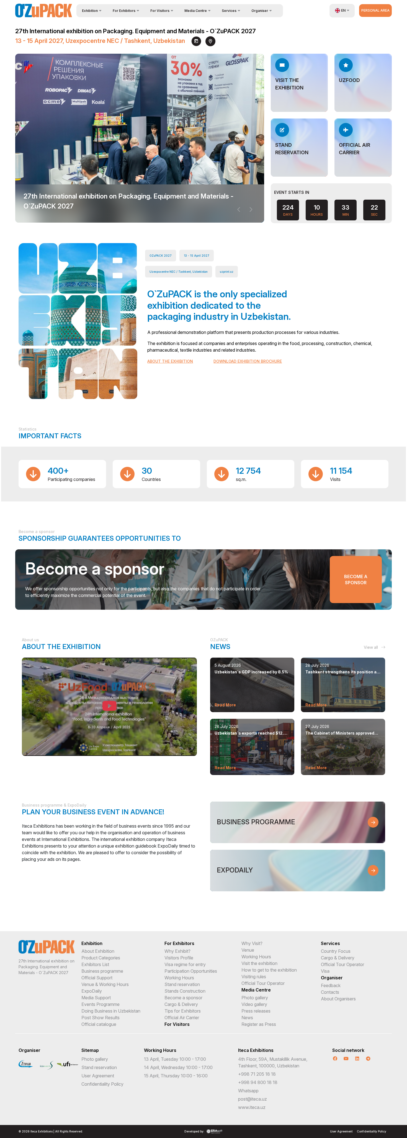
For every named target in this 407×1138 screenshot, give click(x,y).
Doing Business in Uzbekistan (110, 1011)
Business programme (102, 971)
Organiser (332, 977)
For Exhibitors (179, 943)
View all (371, 647)
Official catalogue (98, 1024)
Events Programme (100, 1004)
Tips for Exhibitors (182, 1011)
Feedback (331, 985)
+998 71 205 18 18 (257, 1074)
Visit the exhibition (259, 963)
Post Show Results (100, 1017)
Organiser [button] (259, 11)
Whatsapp (248, 1090)
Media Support (96, 997)
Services (330, 943)
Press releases (256, 1011)
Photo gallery (254, 997)
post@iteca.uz (252, 1099)
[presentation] (239, 209)
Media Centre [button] (195, 11)
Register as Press (258, 1024)
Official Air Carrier (181, 1017)
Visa (325, 971)
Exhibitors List (95, 964)
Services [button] (229, 11)
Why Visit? (251, 943)
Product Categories (100, 958)
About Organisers (338, 998)
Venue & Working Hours (105, 984)
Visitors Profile (178, 958)
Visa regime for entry (185, 964)
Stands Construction (184, 991)
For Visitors (177, 1024)
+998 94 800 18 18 (257, 1082)
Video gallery (254, 1004)
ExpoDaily (91, 991)
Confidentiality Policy (102, 1084)
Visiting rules (253, 976)
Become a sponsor (355, 579)
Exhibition (91, 943)
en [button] (343, 10)
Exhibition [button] (90, 11)
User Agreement (97, 1075)
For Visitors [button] (159, 11)
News (247, 1017)
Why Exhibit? (177, 951)
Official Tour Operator (263, 983)
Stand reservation (182, 984)
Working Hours (179, 977)
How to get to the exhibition (269, 970)
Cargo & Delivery (181, 1004)
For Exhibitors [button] (124, 11)
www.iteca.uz (252, 1107)
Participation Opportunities (190, 971)
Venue (247, 950)
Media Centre (256, 990)
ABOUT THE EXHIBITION (170, 361)
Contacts (330, 992)
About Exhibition (97, 951)
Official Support (96, 977)
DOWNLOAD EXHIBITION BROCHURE (247, 361)
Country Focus (336, 951)
